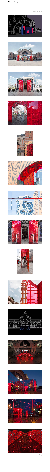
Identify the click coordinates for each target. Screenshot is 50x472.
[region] (10, 5)
